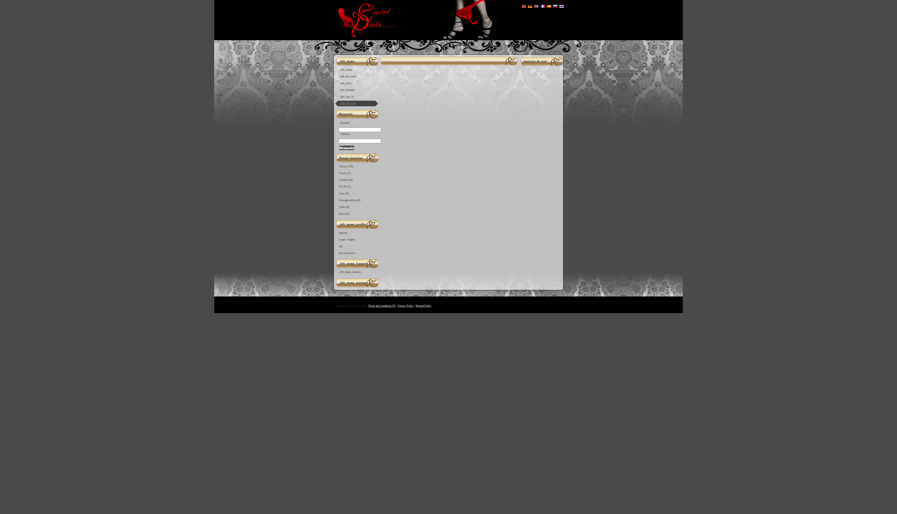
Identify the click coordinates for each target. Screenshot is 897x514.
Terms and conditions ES (382, 305)
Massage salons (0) (349, 200)
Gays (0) (344, 193)
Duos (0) (344, 213)
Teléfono (345, 134)
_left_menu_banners (350, 272)
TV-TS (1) (345, 186)
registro (343, 232)
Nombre (345, 123)
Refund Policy (423, 305)
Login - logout (347, 239)
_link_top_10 (346, 96)
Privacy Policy (406, 305)
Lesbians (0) (346, 180)
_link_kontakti (347, 90)
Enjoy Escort (365, 20)
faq (340, 246)
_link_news (345, 83)
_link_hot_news (348, 76)
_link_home (345, 69)
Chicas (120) (346, 166)
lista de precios (347, 253)
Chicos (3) (345, 173)
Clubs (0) (344, 207)
